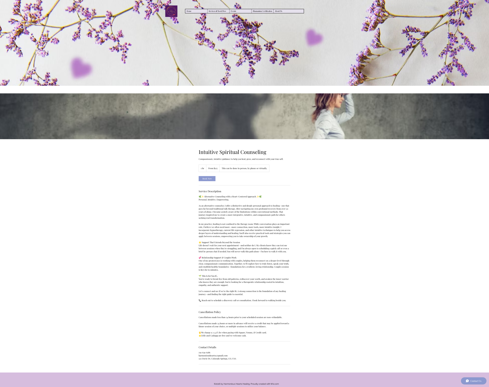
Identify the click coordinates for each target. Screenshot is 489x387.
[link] (207, 178)
